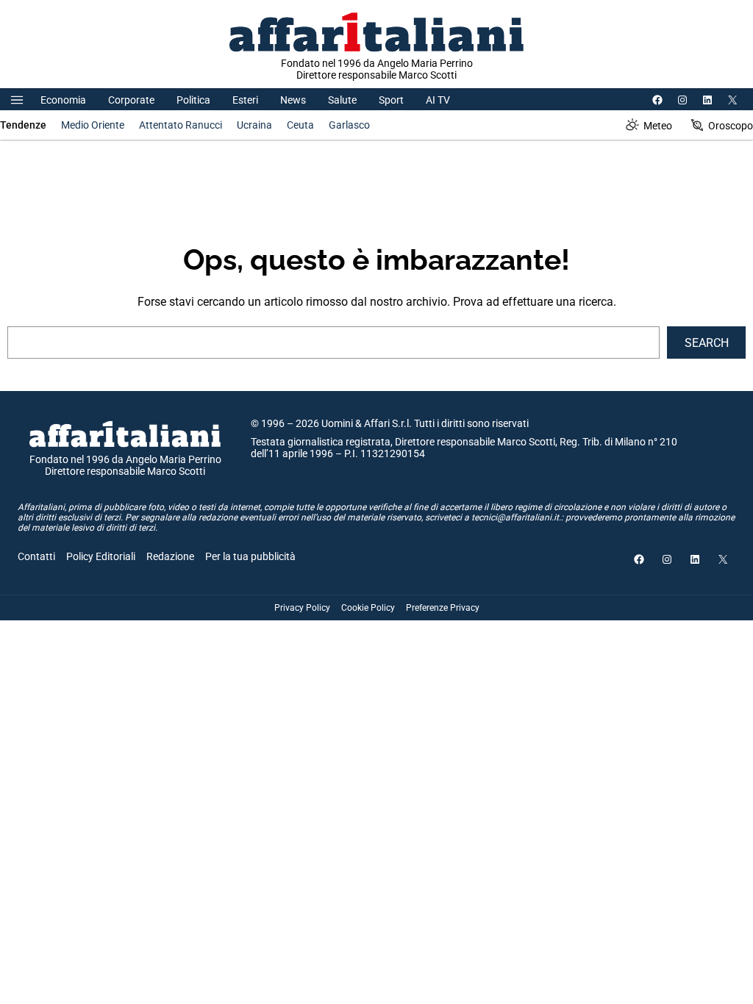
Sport (391, 100)
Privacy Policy (302, 608)
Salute (342, 100)
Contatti (36, 556)
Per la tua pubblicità (250, 556)
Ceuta (300, 125)
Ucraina (254, 125)
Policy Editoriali (100, 556)
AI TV (438, 100)
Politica (193, 100)
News (293, 100)
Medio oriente (92, 125)
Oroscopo (730, 126)
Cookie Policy (368, 608)
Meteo (657, 126)
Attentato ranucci (180, 125)
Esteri (245, 100)
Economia (63, 100)
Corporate (131, 100)
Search (707, 343)
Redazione (170, 556)
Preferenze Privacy (442, 608)
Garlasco (349, 125)
